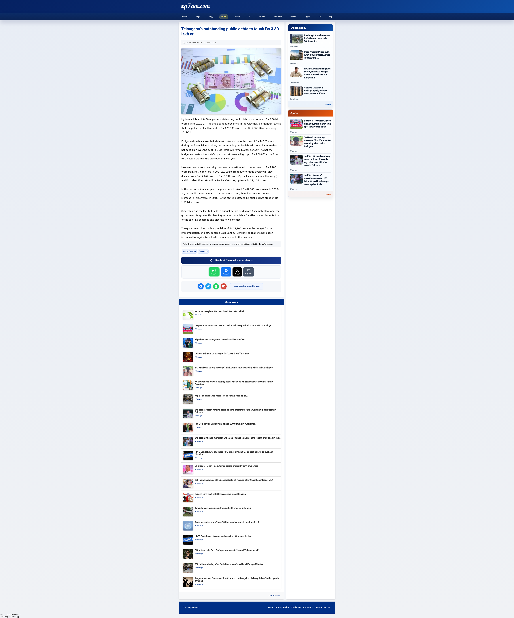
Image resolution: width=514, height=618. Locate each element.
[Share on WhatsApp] (216, 286)
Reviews (278, 17)
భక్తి (330, 17)
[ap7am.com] (195, 6)
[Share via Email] (224, 286)
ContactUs (308, 607)
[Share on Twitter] (208, 286)
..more (328, 104)
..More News (274, 595)
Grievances (321, 607)
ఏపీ (249, 17)
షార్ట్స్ (211, 17)
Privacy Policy (282, 607)
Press (293, 17)
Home (185, 17)
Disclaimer (296, 607)
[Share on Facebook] (201, 286)
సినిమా (237, 17)
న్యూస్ (198, 17)
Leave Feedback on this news (246, 286)
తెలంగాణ (262, 17)
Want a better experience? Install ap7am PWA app (10, 616)
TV (320, 17)
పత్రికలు (307, 17)
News (223, 17)
